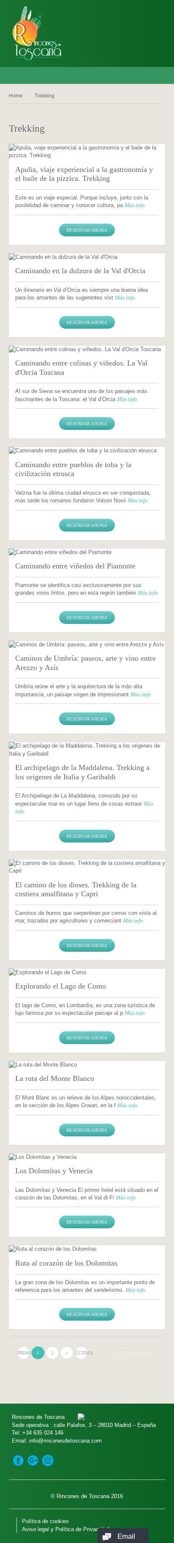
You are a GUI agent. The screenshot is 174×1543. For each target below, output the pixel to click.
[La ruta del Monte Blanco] (87, 1065)
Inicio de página (135, 1352)
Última (81, 1352)
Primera (23, 1352)
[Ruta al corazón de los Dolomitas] (87, 1249)
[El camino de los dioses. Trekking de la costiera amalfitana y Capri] (87, 867)
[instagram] (47, 1460)
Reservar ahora (87, 230)
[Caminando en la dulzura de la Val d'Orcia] (87, 257)
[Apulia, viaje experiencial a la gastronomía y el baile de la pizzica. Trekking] (87, 152)
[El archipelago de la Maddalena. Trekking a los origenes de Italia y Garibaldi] (87, 750)
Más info (135, 205)
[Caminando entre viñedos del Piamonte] (87, 552)
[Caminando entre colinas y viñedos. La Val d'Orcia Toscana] (87, 349)
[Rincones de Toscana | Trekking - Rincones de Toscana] (58, 33)
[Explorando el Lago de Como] (87, 972)
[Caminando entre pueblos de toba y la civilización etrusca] (87, 450)
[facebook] (18, 1460)
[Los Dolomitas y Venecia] (87, 1157)
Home (16, 96)
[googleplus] (33, 1460)
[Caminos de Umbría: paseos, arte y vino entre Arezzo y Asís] (87, 644)
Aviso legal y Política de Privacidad (65, 1529)
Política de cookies (45, 1521)
